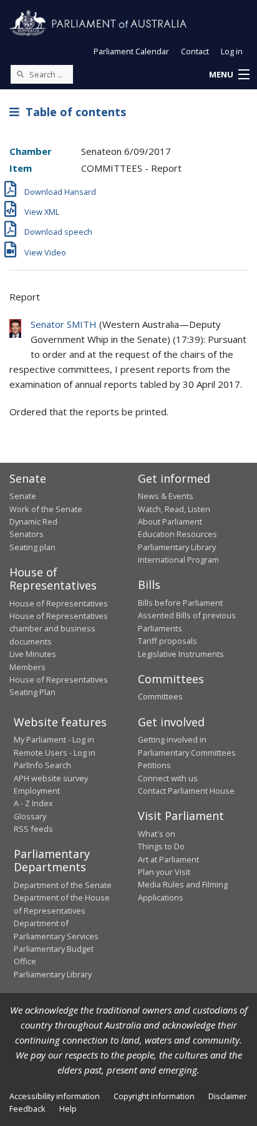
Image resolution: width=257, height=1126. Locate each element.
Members (27, 667)
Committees (160, 696)
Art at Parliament (168, 859)
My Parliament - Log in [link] (54, 739)
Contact (195, 51)
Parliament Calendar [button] (131, 51)
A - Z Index (33, 803)
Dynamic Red (33, 521)
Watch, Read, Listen (174, 509)
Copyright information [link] (154, 1096)
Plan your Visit (164, 871)
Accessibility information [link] (54, 1096)
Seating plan (32, 547)
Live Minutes (32, 653)
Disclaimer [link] (227, 1096)
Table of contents (72, 111)
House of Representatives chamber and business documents (58, 628)
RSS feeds (33, 828)
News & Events (165, 495)
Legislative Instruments (181, 653)
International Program (178, 559)
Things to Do (161, 846)
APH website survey (51, 778)
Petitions (154, 765)
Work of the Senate (45, 509)
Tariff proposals (167, 640)
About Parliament (170, 521)
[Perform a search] (20, 73)
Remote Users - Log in (54, 752)
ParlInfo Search (42, 765)
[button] (229, 75)
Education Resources (177, 534)
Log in (232, 51)
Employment (37, 790)
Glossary (30, 816)
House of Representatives (58, 603)
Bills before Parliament (180, 602)
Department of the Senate (63, 885)
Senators (26, 534)
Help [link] (68, 1108)
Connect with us (168, 778)
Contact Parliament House (186, 790)
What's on (156, 833)
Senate (22, 495)
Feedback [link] (27, 1108)
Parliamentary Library (177, 547)
